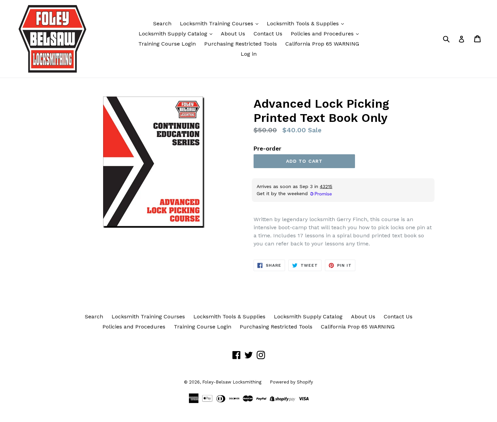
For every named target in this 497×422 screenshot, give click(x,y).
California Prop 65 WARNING (322, 44)
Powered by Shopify (291, 382)
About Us (233, 33)
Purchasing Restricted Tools (240, 44)
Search (162, 23)
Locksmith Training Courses (217, 23)
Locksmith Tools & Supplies (303, 23)
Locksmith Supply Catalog (174, 33)
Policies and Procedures (323, 33)
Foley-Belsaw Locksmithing (231, 382)
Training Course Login (167, 44)
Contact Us (268, 33)
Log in (249, 54)
